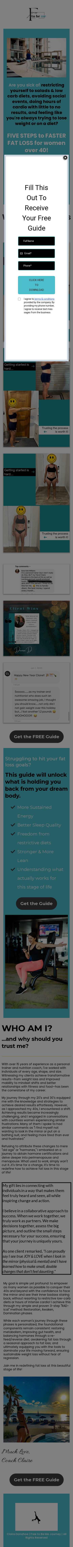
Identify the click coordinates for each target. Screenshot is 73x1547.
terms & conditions (44, 299)
